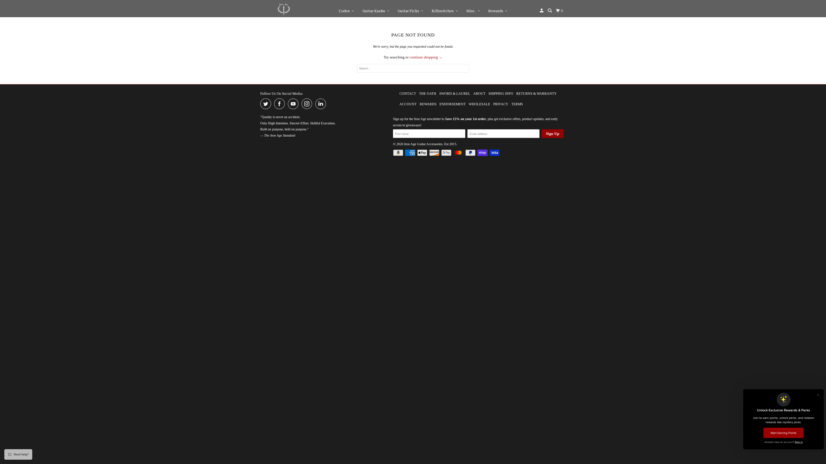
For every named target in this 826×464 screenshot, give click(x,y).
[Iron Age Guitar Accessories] (284, 9)
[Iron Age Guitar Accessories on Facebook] (280, 103)
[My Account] (542, 10)
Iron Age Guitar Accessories (423, 144)
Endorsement (452, 104)
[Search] (550, 10)
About (479, 93)
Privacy (500, 104)
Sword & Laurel (454, 93)
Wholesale (479, 104)
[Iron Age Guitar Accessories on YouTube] (294, 103)
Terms (517, 104)
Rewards (428, 104)
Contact (407, 93)
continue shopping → (426, 57)
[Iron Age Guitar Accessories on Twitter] (266, 103)
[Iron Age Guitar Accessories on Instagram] (308, 103)
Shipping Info (501, 93)
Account (408, 104)
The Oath (427, 93)
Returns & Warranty (536, 93)
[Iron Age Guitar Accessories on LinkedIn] (321, 103)
